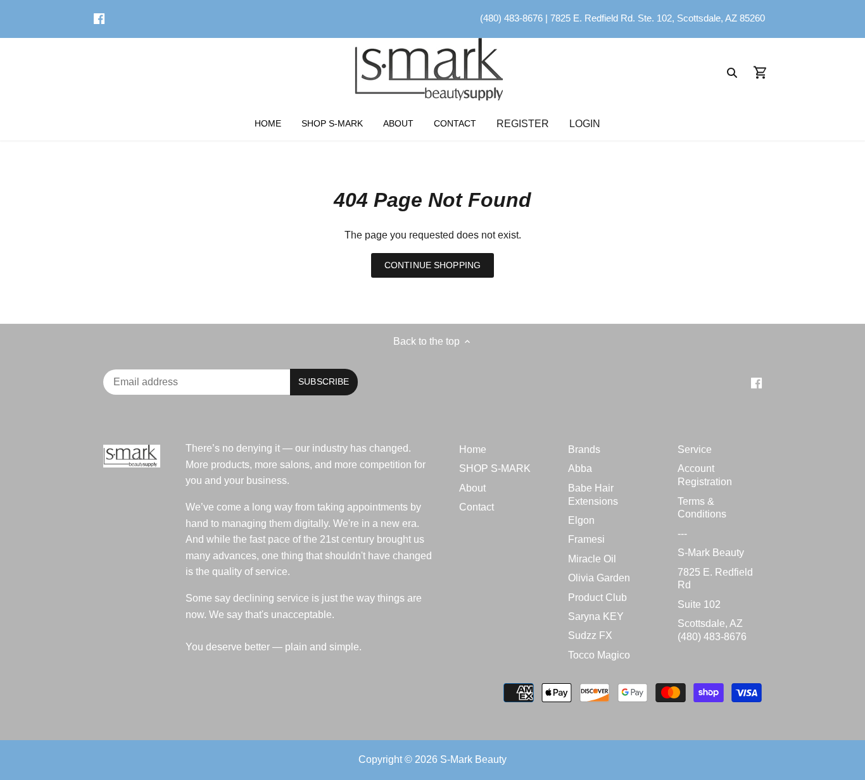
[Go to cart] (760, 71)
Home (472, 449)
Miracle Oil (592, 559)
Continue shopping (432, 265)
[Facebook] (99, 18)
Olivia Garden (599, 578)
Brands (584, 449)
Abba (580, 468)
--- (682, 533)
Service (695, 449)
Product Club (597, 597)
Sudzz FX (590, 635)
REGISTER (522, 123)
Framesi (586, 539)
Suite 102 (699, 604)
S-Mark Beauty (711, 552)
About (472, 488)
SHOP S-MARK (495, 468)
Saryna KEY (596, 616)
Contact (476, 507)
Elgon (581, 520)
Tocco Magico (599, 655)
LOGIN (584, 123)
